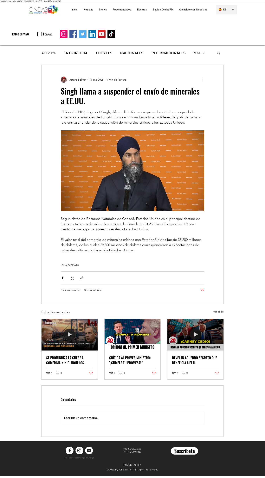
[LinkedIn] (92, 34)
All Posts (48, 53)
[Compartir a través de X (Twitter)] (72, 278)
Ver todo (218, 311)
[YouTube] (102, 34)
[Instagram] (64, 34)
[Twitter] (83, 34)
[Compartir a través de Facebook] (62, 278)
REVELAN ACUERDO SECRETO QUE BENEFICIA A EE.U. (194, 360)
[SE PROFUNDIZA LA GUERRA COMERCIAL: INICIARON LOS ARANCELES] (70, 334)
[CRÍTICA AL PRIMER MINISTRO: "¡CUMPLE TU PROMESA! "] (133, 334)
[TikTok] (111, 34)
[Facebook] (73, 34)
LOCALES (104, 53)
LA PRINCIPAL (75, 53)
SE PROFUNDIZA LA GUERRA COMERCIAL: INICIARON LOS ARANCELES (65, 360)
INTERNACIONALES (168, 53)
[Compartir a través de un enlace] (81, 278)
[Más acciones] (202, 79)
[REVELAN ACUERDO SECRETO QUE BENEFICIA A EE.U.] (195, 334)
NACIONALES (132, 53)
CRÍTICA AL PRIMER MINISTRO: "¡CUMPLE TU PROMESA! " (130, 360)
